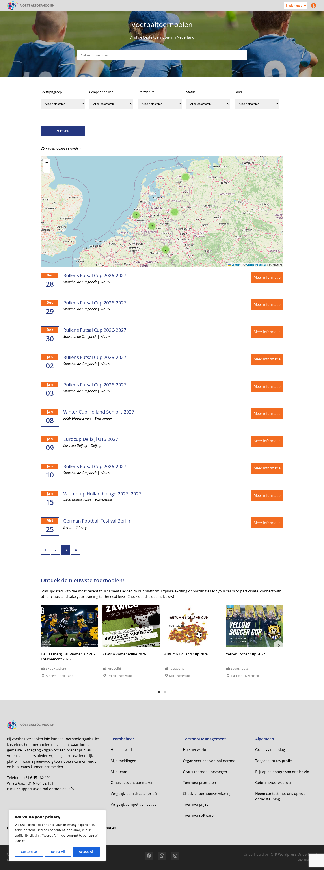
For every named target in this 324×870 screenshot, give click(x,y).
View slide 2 (165, 692)
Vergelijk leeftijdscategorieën (134, 793)
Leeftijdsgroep (51, 92)
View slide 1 (159, 692)
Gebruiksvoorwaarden (273, 782)
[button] (165, 249)
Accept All (86, 852)
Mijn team (119, 771)
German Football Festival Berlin (96, 521)
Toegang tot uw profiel (274, 760)
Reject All (58, 852)
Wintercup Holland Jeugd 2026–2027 (102, 494)
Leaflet (235, 265)
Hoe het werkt (122, 749)
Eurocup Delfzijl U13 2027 (90, 439)
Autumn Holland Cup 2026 (186, 654)
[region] (57, 835)
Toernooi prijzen (196, 804)
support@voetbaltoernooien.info (46, 789)
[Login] (312, 5)
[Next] (278, 645)
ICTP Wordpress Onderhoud (293, 854)
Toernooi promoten (199, 782)
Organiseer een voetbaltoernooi (209, 760)
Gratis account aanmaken (132, 782)
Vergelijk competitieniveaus (133, 804)
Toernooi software (198, 815)
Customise (29, 852)
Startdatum (146, 92)
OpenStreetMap (256, 265)
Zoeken (63, 130)
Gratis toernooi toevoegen (205, 771)
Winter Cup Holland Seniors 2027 (98, 412)
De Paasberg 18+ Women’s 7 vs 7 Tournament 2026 (68, 656)
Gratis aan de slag (270, 749)
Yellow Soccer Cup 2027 (245, 654)
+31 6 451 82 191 (37, 777)
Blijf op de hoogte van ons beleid (282, 771)
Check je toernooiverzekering (207, 793)
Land (238, 92)
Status (191, 92)
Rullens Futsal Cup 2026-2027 (94, 275)
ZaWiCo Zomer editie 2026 (124, 654)
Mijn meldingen (123, 760)
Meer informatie (267, 277)
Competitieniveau (102, 92)
